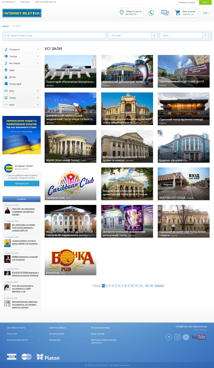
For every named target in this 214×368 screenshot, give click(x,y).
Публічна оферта (57, 327)
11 (136, 285)
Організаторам (56, 333)
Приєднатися (22, 183)
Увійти (205, 2)
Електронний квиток (45, 1)
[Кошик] (177, 12)
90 (151, 285)
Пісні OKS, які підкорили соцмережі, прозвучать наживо (23, 211)
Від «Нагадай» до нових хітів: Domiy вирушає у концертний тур (23, 227)
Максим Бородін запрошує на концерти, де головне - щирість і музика (24, 304)
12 (141, 285)
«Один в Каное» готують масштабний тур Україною (25, 242)
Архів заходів (97, 333)
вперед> (159, 285)
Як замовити (8, 1)
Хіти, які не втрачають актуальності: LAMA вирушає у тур (23, 288)
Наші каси (25, 1)
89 (147, 285)
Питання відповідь (100, 327)
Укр (205, 12)
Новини (21, 199)
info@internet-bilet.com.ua (191, 326)
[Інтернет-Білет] (22, 13)
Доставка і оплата (16, 327)
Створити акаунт (187, 2)
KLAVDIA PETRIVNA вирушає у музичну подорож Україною (25, 274)
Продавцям (54, 339)
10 (132, 285)
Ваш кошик (189, 11)
